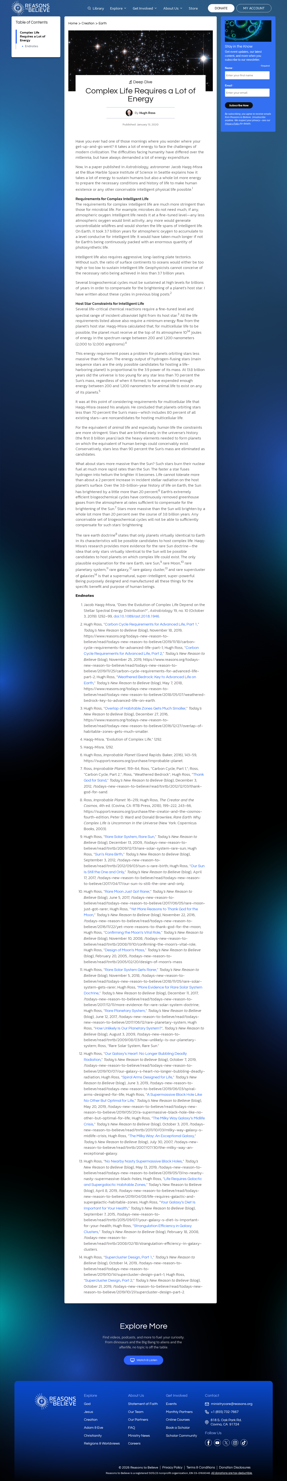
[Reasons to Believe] (31, 8)
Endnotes (31, 46)
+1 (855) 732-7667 (224, 1412)
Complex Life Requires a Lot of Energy (32, 36)
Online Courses (178, 1420)
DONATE (221, 8)
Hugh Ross (147, 112)
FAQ (131, 1428)
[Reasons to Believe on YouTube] (217, 1442)
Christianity (93, 1436)
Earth (103, 23)
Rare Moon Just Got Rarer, (127, 892)
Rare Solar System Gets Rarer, (131, 970)
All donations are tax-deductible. (231, 1473)
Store (193, 8)
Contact (212, 1396)
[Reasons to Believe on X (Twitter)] (226, 1442)
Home (72, 23)
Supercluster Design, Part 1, (129, 1257)
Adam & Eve (93, 1428)
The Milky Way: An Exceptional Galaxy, (162, 1136)
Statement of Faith (143, 1404)
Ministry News (139, 1436)
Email (229, 85)
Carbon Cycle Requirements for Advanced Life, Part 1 (151, 624)
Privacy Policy (232, 123)
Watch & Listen (147, 1360)
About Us (136, 1396)
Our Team (136, 1412)
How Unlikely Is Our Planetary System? (128, 1028)
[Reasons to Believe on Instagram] (235, 1442)
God (87, 1404)
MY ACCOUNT (254, 8)
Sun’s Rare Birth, (109, 854)
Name (229, 68)
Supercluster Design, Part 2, (109, 1280)
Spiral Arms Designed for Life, (147, 1077)
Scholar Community (181, 1436)
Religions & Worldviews (102, 1443)
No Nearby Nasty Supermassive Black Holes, (144, 1161)
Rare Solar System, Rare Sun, (130, 837)
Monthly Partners (179, 1412)
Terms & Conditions (200, 1467)
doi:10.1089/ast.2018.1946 (136, 616)
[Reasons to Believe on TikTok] (244, 1442)
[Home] (55, 1401)
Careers (134, 1443)
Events (171, 1404)
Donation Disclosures (234, 1467)
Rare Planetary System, (125, 1011)
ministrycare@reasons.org (231, 1404)
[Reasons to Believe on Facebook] (208, 1442)
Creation (88, 23)
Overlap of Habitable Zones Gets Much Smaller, (145, 708)
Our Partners (138, 1420)
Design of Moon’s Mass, (125, 950)
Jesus (88, 1412)
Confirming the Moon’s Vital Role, (133, 932)
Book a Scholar (178, 1428)
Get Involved (176, 1396)
